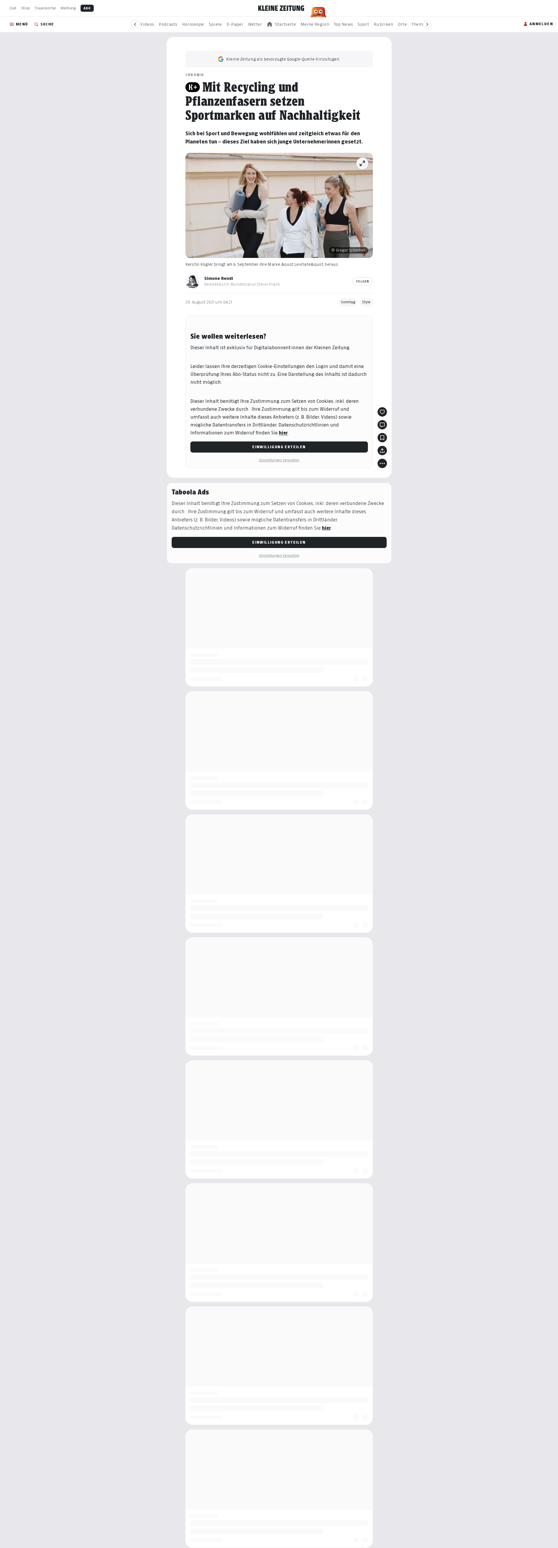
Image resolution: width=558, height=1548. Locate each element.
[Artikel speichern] (382, 437)
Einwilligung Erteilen (279, 447)
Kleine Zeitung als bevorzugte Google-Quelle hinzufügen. (283, 59)
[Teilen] (382, 450)
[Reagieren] (382, 412)
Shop (25, 8)
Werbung (68, 8)
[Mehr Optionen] (382, 463)
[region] (281, 24)
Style (366, 302)
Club (12, 8)
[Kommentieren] (382, 424)
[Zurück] (135, 24)
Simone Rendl (218, 278)
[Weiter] (427, 24)
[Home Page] (281, 8)
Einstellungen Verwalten (279, 460)
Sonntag (348, 302)
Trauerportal (45, 8)
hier (283, 432)
